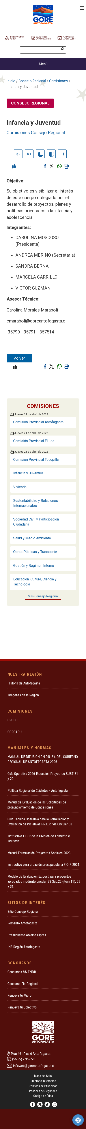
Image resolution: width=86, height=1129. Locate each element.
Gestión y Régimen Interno (33, 566)
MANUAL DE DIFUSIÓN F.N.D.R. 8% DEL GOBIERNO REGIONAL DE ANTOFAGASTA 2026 (42, 759)
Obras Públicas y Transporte (35, 552)
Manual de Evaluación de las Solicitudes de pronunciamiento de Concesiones (36, 804)
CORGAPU (14, 732)
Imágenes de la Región (23, 695)
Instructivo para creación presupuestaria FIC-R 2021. (43, 865)
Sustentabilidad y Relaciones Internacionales (35, 503)
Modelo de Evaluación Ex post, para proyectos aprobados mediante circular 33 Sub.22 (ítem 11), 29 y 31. (43, 881)
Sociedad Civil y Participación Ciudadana (36, 521)
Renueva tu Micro (19, 995)
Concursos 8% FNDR (21, 972)
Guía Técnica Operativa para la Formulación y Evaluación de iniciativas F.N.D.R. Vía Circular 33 (39, 821)
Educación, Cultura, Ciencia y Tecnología (34, 581)
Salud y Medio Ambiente (32, 538)
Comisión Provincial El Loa (33, 441)
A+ (29, 154)
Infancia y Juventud (28, 473)
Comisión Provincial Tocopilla (36, 459)
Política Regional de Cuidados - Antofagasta (37, 791)
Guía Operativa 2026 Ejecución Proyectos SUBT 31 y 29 (42, 776)
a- (18, 154)
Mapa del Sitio (43, 1076)
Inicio (11, 81)
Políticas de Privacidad (43, 1086)
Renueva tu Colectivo (22, 1007)
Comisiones (58, 81)
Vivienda (19, 487)
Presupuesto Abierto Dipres (26, 935)
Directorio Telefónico (43, 1081)
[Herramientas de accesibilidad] (78, 1120)
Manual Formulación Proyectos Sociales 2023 (39, 853)
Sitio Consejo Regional (22, 911)
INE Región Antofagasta (23, 947)
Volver (19, 358)
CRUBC (12, 720)
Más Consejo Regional (43, 596)
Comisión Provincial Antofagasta (38, 422)
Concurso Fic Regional (22, 984)
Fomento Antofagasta (22, 923)
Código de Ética (43, 1096)
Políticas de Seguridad (43, 1091)
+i (62, 154)
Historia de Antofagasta (23, 683)
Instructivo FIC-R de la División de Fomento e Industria (38, 838)
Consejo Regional (32, 81)
